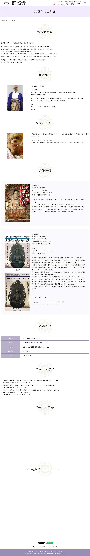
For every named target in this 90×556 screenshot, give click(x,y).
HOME (3, 20)
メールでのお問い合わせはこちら (11, 62)
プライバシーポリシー (40, 547)
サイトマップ (53, 547)
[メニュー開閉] (85, 3)
